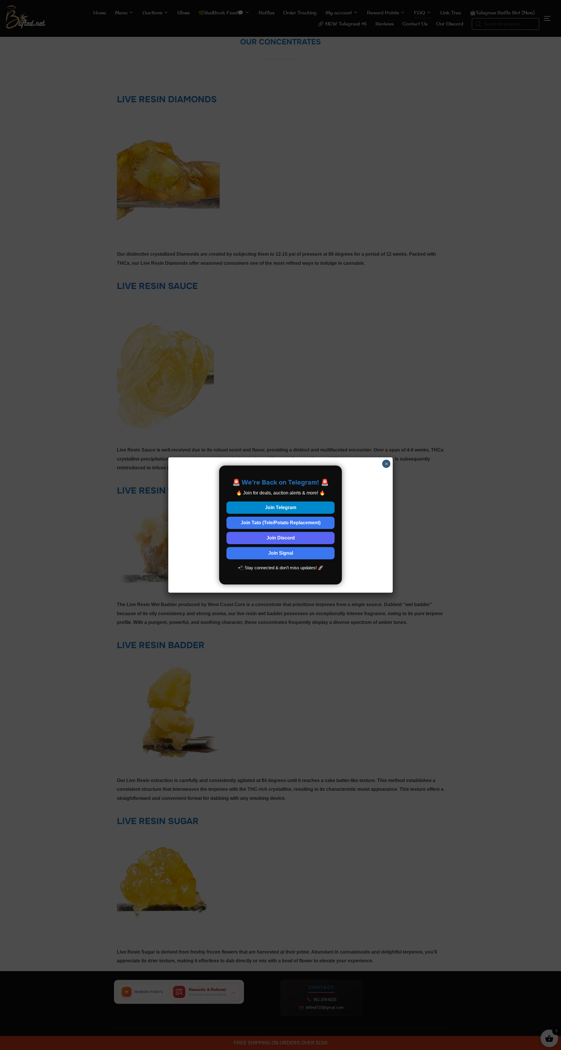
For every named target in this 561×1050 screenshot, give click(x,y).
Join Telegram (280, 507)
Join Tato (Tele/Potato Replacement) (281, 522)
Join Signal (280, 553)
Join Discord (280, 537)
